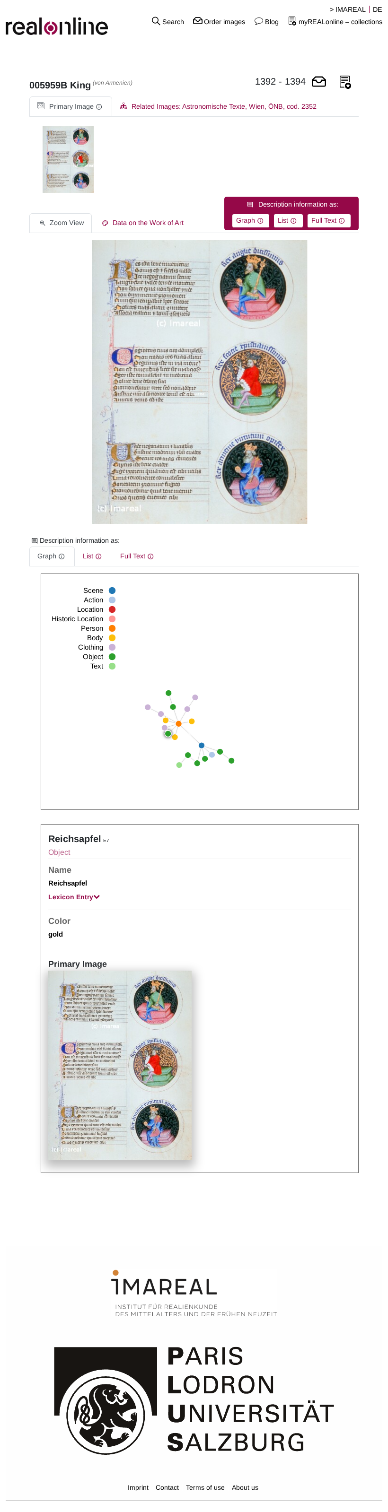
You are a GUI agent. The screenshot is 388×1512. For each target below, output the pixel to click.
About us (245, 1487)
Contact (167, 1487)
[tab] (70, 106)
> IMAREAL (348, 9)
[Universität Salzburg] (194, 1400)
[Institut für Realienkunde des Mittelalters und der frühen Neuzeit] (194, 1293)
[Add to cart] (319, 82)
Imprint (138, 1487)
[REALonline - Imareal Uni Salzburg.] (64, 21)
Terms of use (205, 1487)
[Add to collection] (345, 82)
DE (377, 9)
